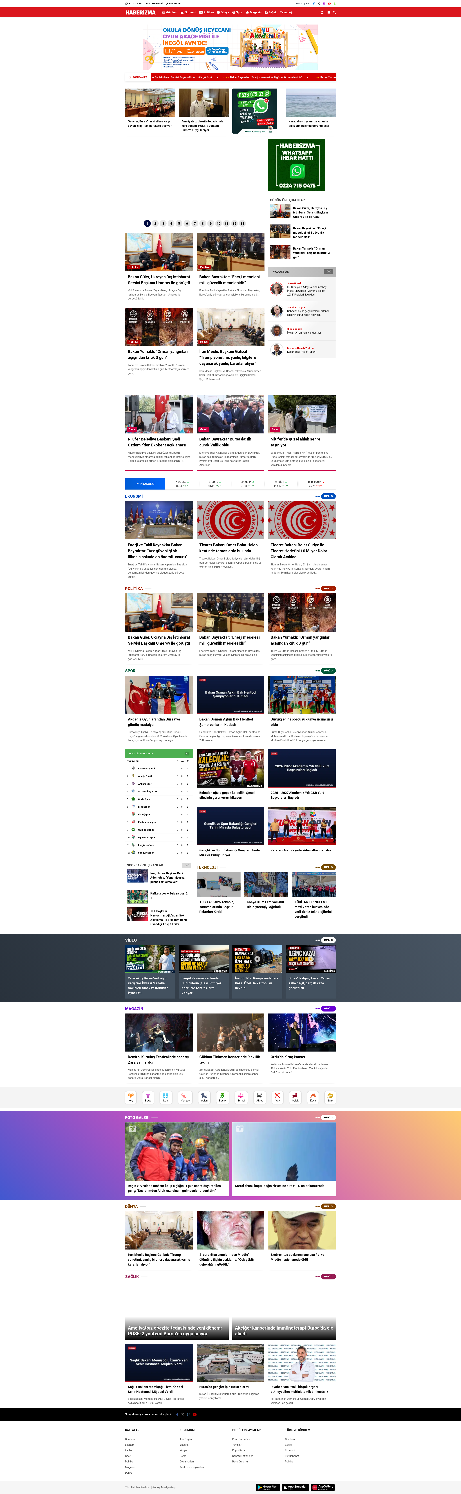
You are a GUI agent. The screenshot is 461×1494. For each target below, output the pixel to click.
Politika (208, 12)
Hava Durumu (240, 1461)
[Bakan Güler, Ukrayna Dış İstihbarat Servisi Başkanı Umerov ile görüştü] (280, 217)
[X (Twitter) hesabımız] (318, 3)
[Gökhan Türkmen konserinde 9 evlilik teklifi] (231, 1032)
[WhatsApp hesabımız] (335, 3)
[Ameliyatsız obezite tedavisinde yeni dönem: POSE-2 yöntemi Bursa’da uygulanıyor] (204, 103)
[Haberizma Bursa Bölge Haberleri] (140, 15)
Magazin (255, 12)
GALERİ (135, 3)
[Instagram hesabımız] (324, 3)
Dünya (225, 12)
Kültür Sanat (292, 1456)
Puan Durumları (241, 1439)
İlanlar (128, 1450)
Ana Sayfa (186, 1439)
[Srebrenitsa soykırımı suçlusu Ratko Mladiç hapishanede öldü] (302, 1230)
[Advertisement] (107, 77)
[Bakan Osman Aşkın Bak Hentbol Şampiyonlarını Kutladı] (231, 695)
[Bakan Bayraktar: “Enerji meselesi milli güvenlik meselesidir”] (280, 237)
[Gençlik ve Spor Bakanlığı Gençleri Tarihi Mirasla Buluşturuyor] (231, 826)
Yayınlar (236, 1444)
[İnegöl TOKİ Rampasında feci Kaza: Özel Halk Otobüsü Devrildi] (257, 959)
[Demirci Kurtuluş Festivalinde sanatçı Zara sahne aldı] (159, 1032)
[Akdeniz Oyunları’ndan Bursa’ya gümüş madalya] (159, 695)
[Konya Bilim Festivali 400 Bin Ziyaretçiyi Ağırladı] (266, 884)
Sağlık (272, 12)
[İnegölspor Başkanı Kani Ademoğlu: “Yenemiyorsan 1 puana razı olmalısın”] (137, 882)
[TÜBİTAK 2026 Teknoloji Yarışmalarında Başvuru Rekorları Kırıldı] (219, 884)
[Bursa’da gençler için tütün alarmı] (231, 1363)
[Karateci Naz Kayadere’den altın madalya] (302, 826)
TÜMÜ (328, 271)
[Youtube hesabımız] (329, 3)
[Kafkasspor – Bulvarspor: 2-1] (137, 902)
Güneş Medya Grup (164, 1487)
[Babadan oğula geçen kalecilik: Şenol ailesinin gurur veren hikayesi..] (231, 768)
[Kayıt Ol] (323, 12)
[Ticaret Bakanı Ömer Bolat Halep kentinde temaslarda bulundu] (231, 520)
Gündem (171, 12)
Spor (239, 12)
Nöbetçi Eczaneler (242, 1456)
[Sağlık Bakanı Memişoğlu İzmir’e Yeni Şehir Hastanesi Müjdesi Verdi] (159, 1363)
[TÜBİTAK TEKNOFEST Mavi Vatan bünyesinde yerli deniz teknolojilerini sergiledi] (314, 884)
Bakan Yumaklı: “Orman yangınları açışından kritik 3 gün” (213, 77)
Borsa (183, 1456)
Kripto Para (238, 1450)
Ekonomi (190, 12)
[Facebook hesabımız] (314, 3)
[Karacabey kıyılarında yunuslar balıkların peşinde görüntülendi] (311, 103)
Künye (183, 1450)
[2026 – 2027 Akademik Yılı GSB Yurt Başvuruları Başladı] (302, 768)
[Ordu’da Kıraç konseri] (302, 1032)
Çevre (288, 1444)
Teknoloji (286, 12)
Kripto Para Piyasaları (192, 1467)
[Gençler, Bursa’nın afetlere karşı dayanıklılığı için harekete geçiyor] (150, 103)
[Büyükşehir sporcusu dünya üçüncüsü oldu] (302, 695)
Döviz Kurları (187, 1461)
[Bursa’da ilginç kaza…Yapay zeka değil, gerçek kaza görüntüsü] (311, 959)
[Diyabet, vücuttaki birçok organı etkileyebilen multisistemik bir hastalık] (302, 1363)
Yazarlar (184, 1444)
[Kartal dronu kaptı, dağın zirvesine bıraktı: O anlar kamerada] (284, 1151)
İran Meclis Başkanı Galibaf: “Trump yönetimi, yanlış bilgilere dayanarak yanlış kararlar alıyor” (319, 77)
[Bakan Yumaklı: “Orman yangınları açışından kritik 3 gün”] (280, 257)
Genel (132, 429)
